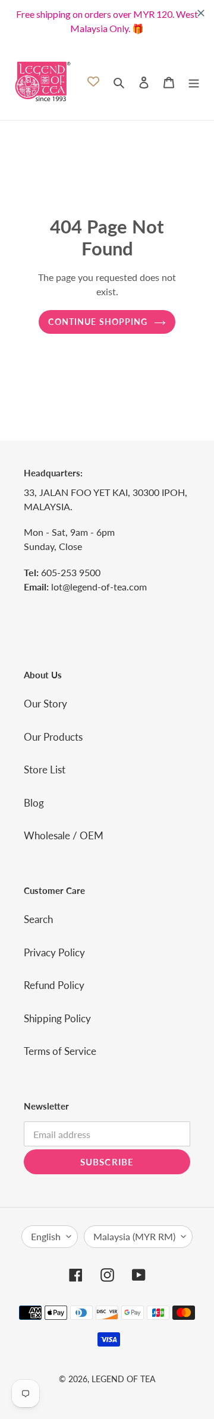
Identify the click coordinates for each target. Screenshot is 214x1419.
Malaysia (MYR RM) (134, 1236)
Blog (34, 803)
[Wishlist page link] (93, 81)
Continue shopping (97, 322)
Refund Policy (54, 985)
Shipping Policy (57, 1018)
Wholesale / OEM (63, 835)
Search (38, 919)
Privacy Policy (54, 952)
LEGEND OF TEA (123, 1379)
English (46, 1236)
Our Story (45, 703)
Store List (44, 769)
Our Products (53, 737)
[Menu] (193, 81)
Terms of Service (60, 1051)
